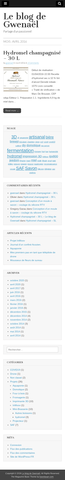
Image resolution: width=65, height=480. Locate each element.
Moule (44, 161)
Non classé (16, 377)
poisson (17, 164)
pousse (31, 164)
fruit (43, 152)
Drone (13, 373)
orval (50, 161)
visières (32, 173)
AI (18, 138)
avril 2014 (15, 335)
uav (53, 169)
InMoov (45, 157)
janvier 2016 (16, 308)
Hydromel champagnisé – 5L (41, 220)
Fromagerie (19, 397)
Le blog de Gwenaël (24, 20)
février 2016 (16, 304)
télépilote (48, 169)
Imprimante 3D (20, 401)
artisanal (37, 136)
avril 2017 (15, 288)
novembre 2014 (18, 319)
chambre (30, 142)
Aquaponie (16, 248)
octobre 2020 (17, 280)
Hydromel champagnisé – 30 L (32, 55)
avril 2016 (15, 296)
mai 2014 (15, 331)
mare (28, 161)
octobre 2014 (17, 323)
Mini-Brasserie (20, 409)
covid (46, 142)
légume (23, 161)
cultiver (18, 146)
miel (34, 160)
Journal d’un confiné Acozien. (25, 244)
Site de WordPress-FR (22, 456)
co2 (41, 142)
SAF (20, 168)
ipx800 (53, 156)
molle (39, 161)
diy (24, 145)
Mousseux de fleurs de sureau (26, 260)
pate (54, 161)
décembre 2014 (18, 316)
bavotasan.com (47, 477)
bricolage (23, 142)
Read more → (12, 110)
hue (46, 152)
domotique (33, 145)
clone (37, 142)
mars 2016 (16, 300)
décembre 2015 (18, 312)
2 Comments (33, 63)
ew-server (45, 146)
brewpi (14, 141)
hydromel (14, 156)
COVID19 (15, 369)
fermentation (20, 150)
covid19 (52, 142)
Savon (31, 168)
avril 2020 (15, 284)
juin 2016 (15, 292)
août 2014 (15, 327)
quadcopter (38, 164)
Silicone (41, 169)
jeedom (14, 160)
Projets (14, 381)
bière (50, 137)
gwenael (9, 63)
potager (24, 164)
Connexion (16, 445)
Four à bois (19, 393)
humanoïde (53, 152)
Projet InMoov (17, 240)
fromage (37, 152)
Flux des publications (21, 449)
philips (10, 164)
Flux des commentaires (22, 453)
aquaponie (24, 138)
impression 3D (32, 156)
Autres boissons (23, 413)
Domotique (18, 389)
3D (14, 136)
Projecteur (18, 421)
